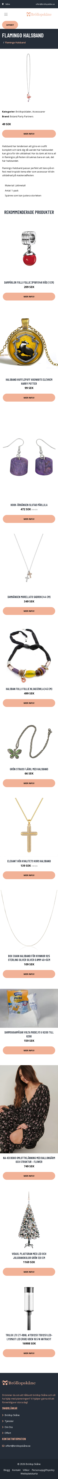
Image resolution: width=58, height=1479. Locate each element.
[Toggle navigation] (6, 14)
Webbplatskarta (29, 1473)
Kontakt (16, 1470)
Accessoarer (38, 111)
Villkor (26, 1470)
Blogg (7, 1470)
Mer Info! (29, 133)
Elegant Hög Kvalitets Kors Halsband (29, 861)
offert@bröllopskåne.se (45, 4)
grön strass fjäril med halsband (29, 769)
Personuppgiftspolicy (43, 1470)
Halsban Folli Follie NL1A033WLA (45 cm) (29, 689)
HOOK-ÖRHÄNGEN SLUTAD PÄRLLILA (29, 505)
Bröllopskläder (23, 111)
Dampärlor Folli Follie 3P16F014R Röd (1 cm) (29, 282)
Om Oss (9, 1427)
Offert (10, 24)
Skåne (7, 4)
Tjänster (9, 1421)
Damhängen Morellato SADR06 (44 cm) (29, 597)
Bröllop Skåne (12, 1415)
